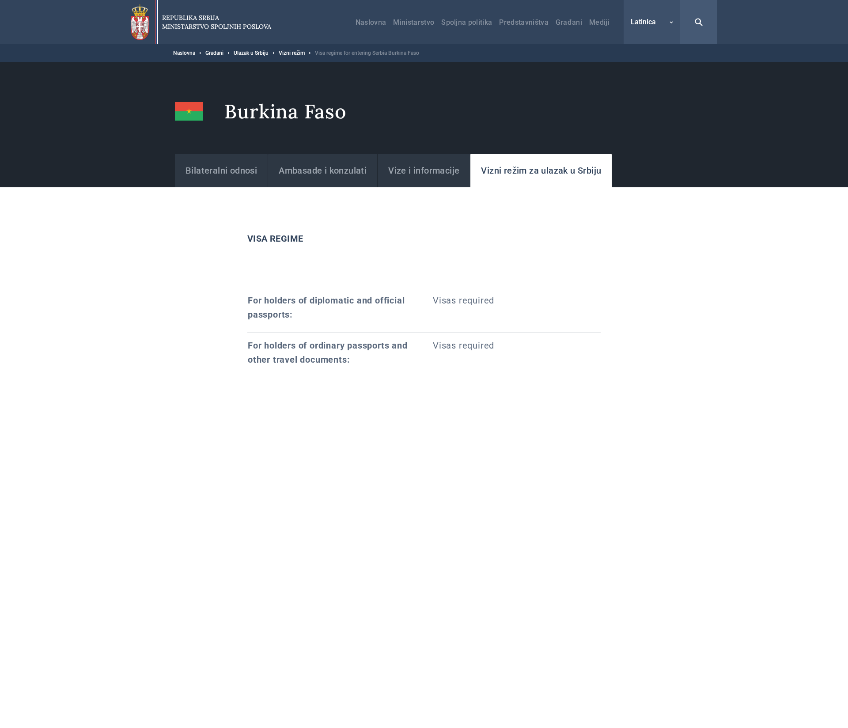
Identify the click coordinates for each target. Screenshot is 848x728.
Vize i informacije (423, 170)
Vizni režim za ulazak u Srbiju (541, 170)
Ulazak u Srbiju (251, 53)
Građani (569, 22)
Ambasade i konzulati (323, 170)
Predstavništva (523, 22)
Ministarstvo (413, 22)
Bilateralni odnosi (221, 170)
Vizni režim (292, 53)
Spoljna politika (466, 22)
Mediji (599, 22)
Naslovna (371, 22)
